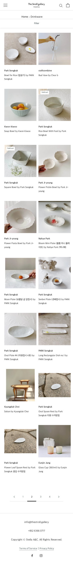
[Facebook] (32, 555)
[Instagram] (41, 555)
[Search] (61, 5)
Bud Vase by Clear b (48, 75)
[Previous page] (14, 497)
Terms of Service (28, 548)
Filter (36, 23)
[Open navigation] (5, 5)
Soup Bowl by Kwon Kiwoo (17, 131)
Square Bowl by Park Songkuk (18, 187)
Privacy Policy (47, 548)
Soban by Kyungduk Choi (16, 411)
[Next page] (58, 497)
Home (24, 16)
